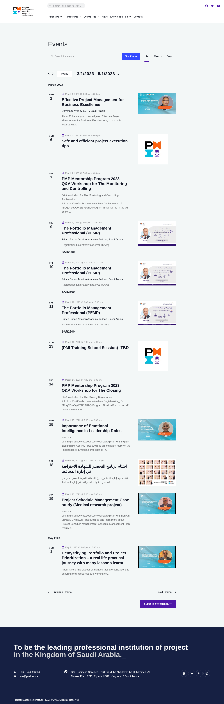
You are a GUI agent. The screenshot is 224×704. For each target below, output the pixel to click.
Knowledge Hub (119, 16)
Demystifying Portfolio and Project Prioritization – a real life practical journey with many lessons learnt (94, 558)
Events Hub (90, 16)
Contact (138, 16)
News (105, 16)
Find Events (131, 56)
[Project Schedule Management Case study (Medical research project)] (157, 503)
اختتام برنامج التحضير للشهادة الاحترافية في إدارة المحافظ (94, 468)
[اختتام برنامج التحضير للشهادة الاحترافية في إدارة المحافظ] (157, 472)
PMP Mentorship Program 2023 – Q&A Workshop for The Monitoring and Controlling (94, 183)
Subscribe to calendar (156, 603)
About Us (54, 16)
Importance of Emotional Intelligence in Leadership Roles (91, 428)
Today (64, 73)
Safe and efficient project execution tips (95, 143)
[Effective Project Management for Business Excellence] (157, 103)
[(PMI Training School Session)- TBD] (157, 356)
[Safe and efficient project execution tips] (157, 149)
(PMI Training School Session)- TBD (95, 347)
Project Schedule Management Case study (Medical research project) (95, 502)
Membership (71, 16)
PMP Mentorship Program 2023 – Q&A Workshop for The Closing (92, 388)
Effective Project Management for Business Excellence (93, 102)
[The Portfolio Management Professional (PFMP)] (157, 233)
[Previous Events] (48, 73)
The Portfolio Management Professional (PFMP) (86, 230)
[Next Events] (52, 73)
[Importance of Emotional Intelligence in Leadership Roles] (157, 429)
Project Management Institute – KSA (32, 700)
